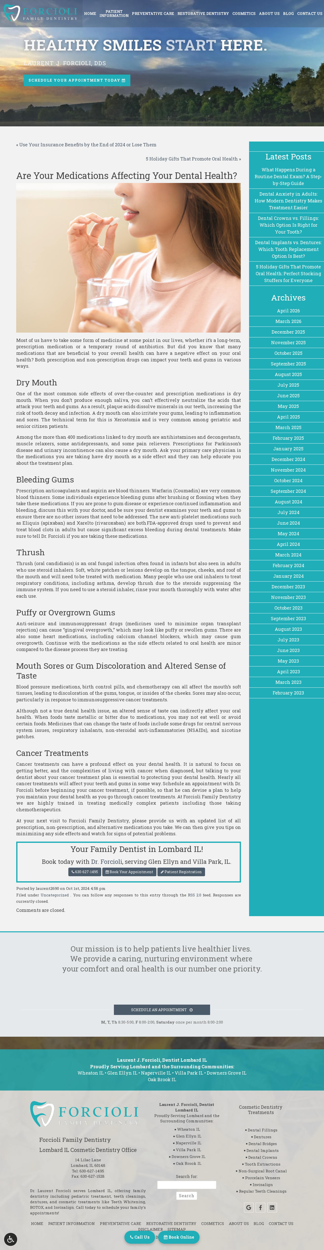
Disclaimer (150, 1229)
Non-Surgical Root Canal (262, 1170)
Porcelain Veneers (262, 1177)
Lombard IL (99, 1190)
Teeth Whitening (128, 1201)
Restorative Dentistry (203, 14)
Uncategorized (54, 894)
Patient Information (71, 1223)
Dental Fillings (262, 1129)
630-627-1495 (86, 871)
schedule (110, 1207)
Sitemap (177, 1229)
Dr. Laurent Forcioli (50, 1190)
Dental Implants (263, 1150)
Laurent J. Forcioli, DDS (65, 63)
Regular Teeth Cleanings (263, 1191)
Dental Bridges (263, 1143)
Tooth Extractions (262, 1164)
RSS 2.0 (194, 894)
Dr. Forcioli (106, 862)
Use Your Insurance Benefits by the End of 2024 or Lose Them (87, 145)
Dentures (262, 1136)
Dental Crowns (262, 1157)
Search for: (186, 1176)
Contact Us (309, 14)
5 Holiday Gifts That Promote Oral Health (192, 159)
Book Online (181, 1237)
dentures (38, 1201)
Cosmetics (244, 14)
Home (90, 14)
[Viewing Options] (10, 1239)
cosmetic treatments (79, 1201)
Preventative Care (153, 14)
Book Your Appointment (131, 871)
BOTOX (37, 1207)
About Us (269, 14)
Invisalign (64, 1207)
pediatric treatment (91, 1196)
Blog (288, 14)
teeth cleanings (129, 1196)
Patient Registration (183, 871)
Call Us (141, 1237)
